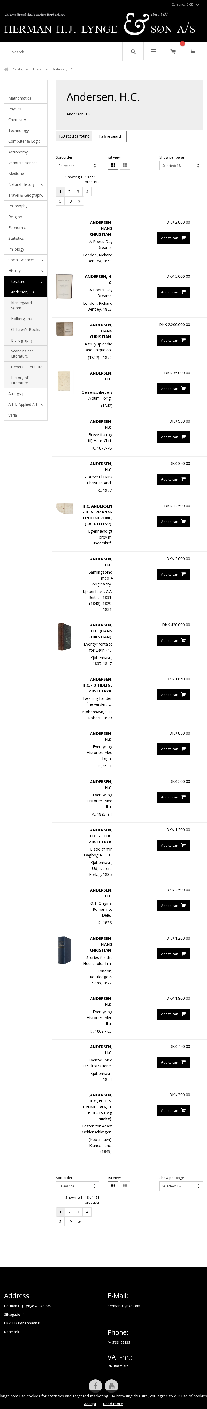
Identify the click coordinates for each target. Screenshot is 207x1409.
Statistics (16, 238)
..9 (70, 201)
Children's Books (25, 329)
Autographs (18, 393)
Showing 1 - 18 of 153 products (82, 179)
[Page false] (79, 201)
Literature (40, 69)
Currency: (182, 4)
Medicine (16, 173)
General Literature (27, 366)
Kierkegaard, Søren (22, 305)
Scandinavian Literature (22, 353)
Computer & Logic (24, 141)
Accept (90, 1403)
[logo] (103, 25)
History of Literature (19, 380)
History (14, 270)
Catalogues (21, 69)
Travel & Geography (25, 195)
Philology (16, 249)
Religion (15, 216)
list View (114, 157)
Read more (113, 1403)
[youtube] (111, 1386)
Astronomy (18, 152)
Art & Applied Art (22, 404)
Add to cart (169, 238)
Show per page (171, 157)
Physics (14, 108)
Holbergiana (21, 318)
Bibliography (22, 340)
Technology (18, 130)
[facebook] (95, 1386)
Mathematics (19, 98)
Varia (12, 415)
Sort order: (64, 157)
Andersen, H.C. (23, 291)
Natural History (21, 184)
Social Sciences (21, 259)
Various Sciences (22, 162)
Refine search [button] (110, 136)
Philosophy (17, 205)
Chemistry (17, 119)
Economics (17, 227)
